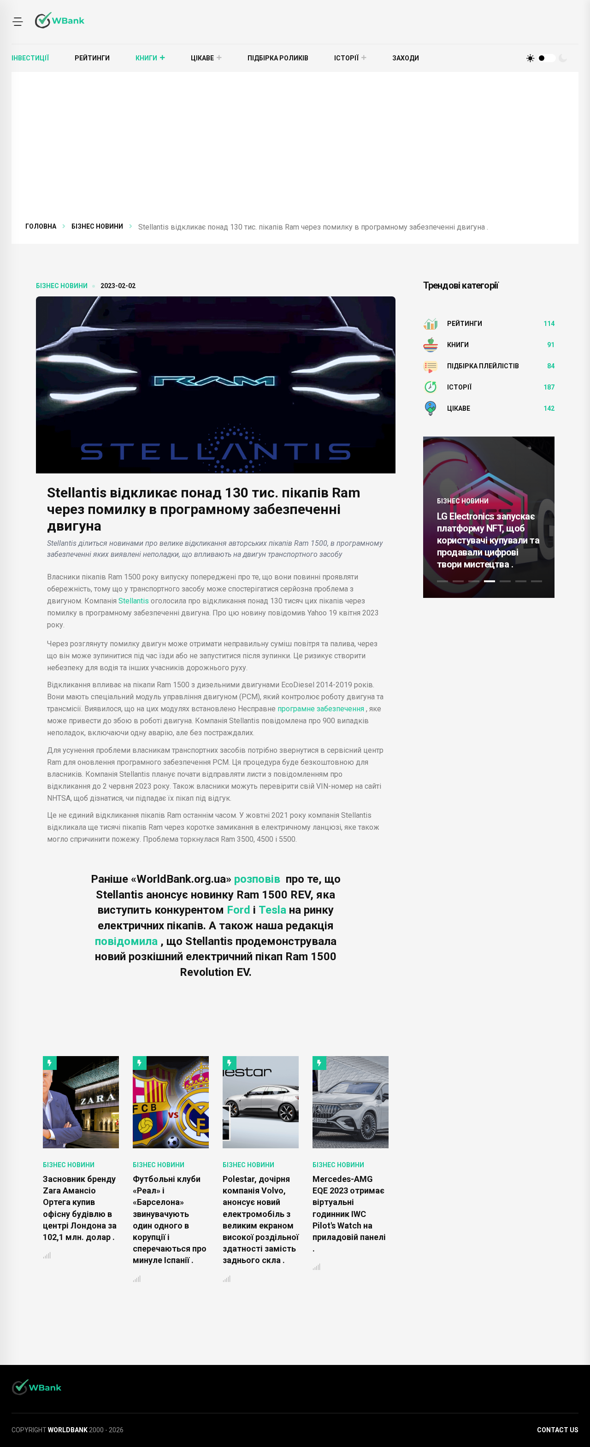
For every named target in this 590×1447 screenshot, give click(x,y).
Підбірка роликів (278, 58)
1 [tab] (442, 581)
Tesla (274, 910)
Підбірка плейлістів (483, 366)
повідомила (127, 941)
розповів (258, 879)
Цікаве (202, 58)
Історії (346, 58)
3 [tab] (473, 581)
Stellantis (134, 601)
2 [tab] (458, 581)
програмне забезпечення (321, 708)
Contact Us (557, 1430)
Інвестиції (30, 58)
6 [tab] (520, 581)
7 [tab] (536, 581)
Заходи (405, 58)
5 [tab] (505, 581)
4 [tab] (489, 581)
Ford (240, 910)
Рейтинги (92, 58)
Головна (40, 226)
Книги (146, 58)
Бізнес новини (97, 226)
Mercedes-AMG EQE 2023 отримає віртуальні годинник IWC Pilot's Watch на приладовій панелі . (259, 1213)
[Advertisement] (295, 152)
